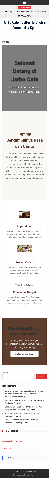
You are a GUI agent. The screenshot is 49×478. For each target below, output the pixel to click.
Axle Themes (31, 475)
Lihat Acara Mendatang (24, 354)
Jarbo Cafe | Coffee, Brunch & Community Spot (25, 25)
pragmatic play (7, 441)
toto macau (18, 441)
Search (5, 372)
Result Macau (9, 458)
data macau (6, 449)
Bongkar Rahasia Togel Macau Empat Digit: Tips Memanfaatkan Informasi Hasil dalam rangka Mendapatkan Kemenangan (24, 394)
